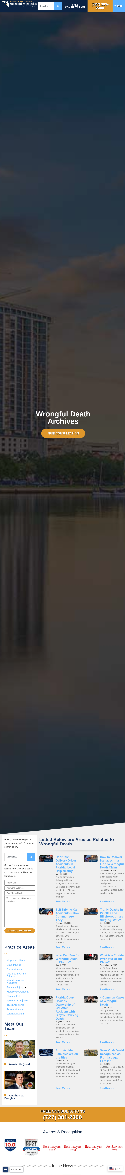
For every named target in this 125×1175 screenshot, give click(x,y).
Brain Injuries (14, 964)
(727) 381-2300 (100, 6)
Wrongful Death (15, 1013)
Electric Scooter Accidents (15, 981)
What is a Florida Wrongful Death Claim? (112, 959)
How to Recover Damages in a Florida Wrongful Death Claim (112, 862)
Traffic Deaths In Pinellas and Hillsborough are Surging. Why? (111, 915)
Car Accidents (14, 969)
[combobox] (46, 6)
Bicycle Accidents (16, 960)
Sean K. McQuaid (19, 1064)
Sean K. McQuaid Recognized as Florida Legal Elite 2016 (112, 1056)
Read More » (63, 901)
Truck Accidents (15, 1005)
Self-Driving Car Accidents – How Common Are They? (67, 915)
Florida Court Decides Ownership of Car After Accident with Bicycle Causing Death (67, 1008)
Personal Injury (15, 987)
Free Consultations (62, 1111)
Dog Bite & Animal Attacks (16, 974)
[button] (19, 1064)
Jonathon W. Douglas (14, 1097)
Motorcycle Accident (18, 991)
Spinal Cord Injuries (17, 1000)
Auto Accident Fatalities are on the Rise (67, 1054)
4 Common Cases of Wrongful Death (112, 1001)
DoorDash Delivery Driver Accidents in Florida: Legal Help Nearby (66, 864)
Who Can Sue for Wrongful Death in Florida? (67, 959)
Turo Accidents (15, 1009)
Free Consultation (75, 6)
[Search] (58, 6)
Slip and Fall (13, 996)
